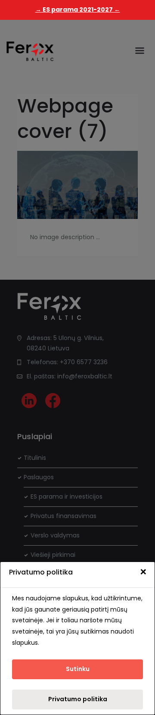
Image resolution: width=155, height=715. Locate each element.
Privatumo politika (77, 699)
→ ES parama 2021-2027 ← (77, 9)
